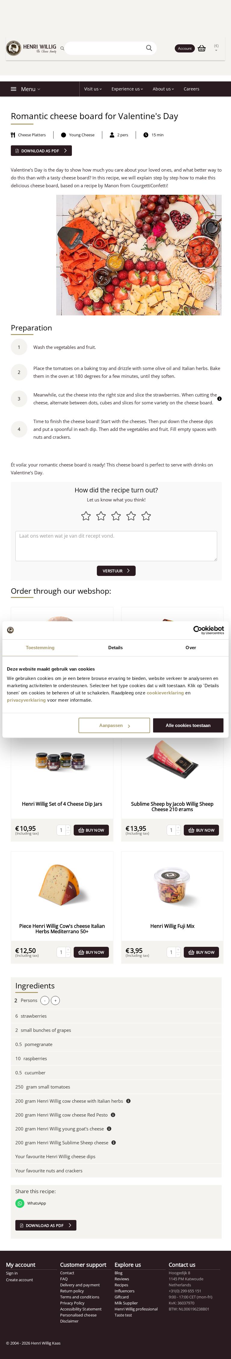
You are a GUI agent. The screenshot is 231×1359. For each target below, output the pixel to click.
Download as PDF (40, 150)
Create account (19, 1279)
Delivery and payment (80, 1285)
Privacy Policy (72, 1303)
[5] (116, 546)
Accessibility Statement (80, 1309)
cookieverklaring (165, 692)
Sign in (12, 1273)
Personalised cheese (78, 1315)
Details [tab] (115, 647)
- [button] (44, 1000)
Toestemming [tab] (40, 647)
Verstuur (113, 571)
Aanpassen (111, 725)
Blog (118, 1272)
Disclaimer (69, 1321)
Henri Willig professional (136, 1309)
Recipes (121, 1285)
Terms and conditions (79, 1297)
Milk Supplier (126, 1303)
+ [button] (55, 1000)
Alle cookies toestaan (188, 725)
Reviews (122, 1279)
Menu (28, 89)
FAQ (64, 1279)
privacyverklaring (26, 700)
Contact (67, 1272)
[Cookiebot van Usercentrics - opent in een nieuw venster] (197, 630)
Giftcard (122, 1297)
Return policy (72, 1291)
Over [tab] (191, 647)
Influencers (124, 1291)
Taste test (123, 1315)
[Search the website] (150, 48)
